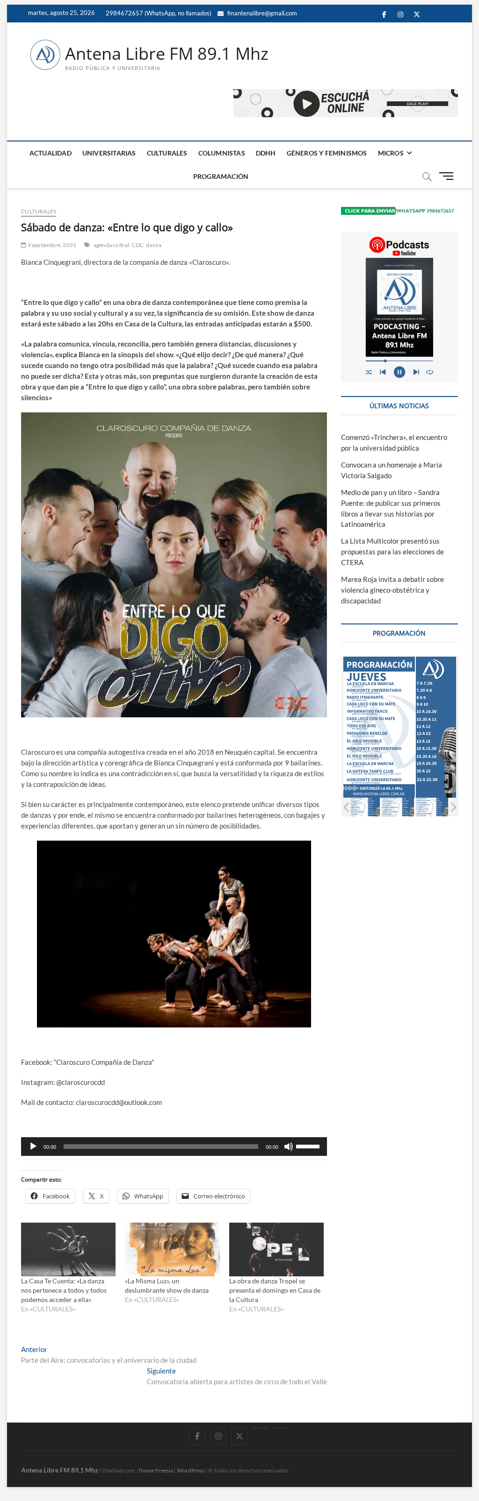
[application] (174, 1146)
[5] (397, 807)
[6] (431, 807)
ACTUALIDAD (50, 153)
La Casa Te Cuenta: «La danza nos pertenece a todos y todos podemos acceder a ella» (64, 1290)
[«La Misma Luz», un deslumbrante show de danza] (172, 1250)
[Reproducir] (33, 1146)
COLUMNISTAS (221, 153)
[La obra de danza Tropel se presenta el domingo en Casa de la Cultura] (276, 1250)
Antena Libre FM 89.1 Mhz (167, 53)
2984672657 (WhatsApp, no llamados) (157, 13)
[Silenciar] (288, 1146)
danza (153, 244)
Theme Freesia (155, 1470)
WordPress (190, 1470)
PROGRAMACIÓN (220, 176)
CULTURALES (167, 153)
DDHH (266, 153)
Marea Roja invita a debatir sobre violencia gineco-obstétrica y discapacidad (392, 590)
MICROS (391, 153)
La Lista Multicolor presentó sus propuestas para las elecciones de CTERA (392, 551)
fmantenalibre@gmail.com (261, 13)
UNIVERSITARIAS (109, 153)
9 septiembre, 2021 (51, 244)
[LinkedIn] (260, 1428)
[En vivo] (281, 1428)
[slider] (309, 1145)
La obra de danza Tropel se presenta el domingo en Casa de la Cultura (274, 1290)
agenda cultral (112, 244)
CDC (138, 244)
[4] (363, 807)
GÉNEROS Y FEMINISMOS (327, 153)
